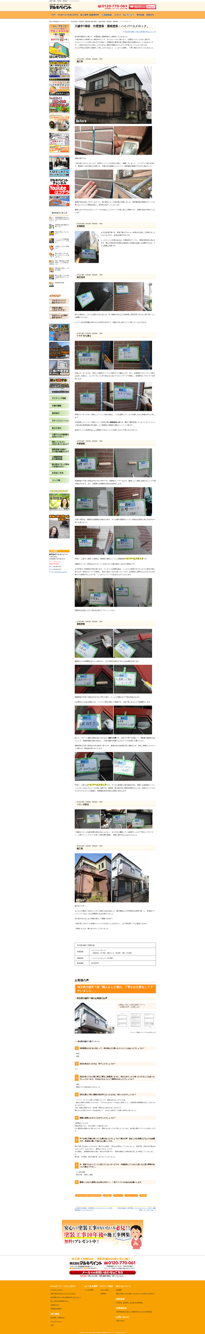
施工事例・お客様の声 (57, 1317)
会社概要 (119, 1290)
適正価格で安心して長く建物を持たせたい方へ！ (66, 1297)
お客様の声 (108, 1195)
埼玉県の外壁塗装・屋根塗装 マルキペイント (103, 1332)
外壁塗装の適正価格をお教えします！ (62, 225)
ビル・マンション (56, 1321)
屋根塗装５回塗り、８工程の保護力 (62, 269)
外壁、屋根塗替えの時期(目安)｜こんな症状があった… (62, 262)
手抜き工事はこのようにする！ (62, 232)
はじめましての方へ (57, 1290)
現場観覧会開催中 (56, 1308)
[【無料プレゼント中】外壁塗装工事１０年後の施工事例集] (102, 1221)
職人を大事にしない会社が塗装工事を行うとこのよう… (62, 277)
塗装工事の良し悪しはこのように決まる (63, 1293)
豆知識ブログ (55, 1305)
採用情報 (103, 1293)
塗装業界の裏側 (59, 282)
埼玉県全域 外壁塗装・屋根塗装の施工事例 (88, 1195)
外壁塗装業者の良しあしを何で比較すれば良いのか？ (62, 219)
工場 (52, 1325)
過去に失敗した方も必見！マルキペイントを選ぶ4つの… (62, 255)
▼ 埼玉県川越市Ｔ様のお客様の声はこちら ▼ (139, 32)
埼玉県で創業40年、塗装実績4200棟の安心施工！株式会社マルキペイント (85, 1263)
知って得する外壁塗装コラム (60, 1301)
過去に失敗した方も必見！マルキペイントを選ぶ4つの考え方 (135, 1293)
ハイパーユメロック (131, 1195)
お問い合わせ (120, 1320)
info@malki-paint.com (60, 572)
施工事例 (143, 1195)
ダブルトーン (118, 1195)
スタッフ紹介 (104, 1290)
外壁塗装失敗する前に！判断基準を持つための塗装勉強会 (134, 1311)
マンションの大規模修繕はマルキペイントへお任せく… (62, 240)
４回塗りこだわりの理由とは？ (62, 247)
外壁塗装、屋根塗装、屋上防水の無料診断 (129, 1302)
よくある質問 (89, 1290)
